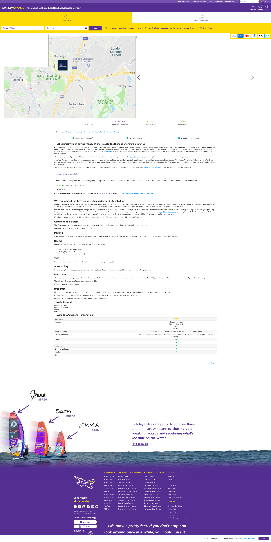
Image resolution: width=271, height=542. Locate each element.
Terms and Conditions (175, 506)
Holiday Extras (13, 8)
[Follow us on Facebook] (75, 506)
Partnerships (172, 491)
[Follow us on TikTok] (88, 506)
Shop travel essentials (175, 497)
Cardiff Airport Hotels (151, 494)
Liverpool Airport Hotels (152, 497)
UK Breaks (107, 509)
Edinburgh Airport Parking (127, 506)
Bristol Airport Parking (125, 503)
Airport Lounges (109, 482)
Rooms (87, 132)
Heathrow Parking (124, 479)
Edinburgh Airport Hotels (152, 506)
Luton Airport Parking (125, 485)
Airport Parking (109, 476)
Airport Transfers (109, 494)
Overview (59, 132)
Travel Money (108, 500)
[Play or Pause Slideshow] (139, 114)
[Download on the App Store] (85, 522)
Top (213, 363)
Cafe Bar (133, 157)
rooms (109, 151)
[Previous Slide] (139, 77)
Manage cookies (250, 538)
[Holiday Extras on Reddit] (97, 506)
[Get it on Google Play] (85, 526)
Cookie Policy (172, 509)
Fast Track (107, 506)
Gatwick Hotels (149, 476)
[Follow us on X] (79, 506)
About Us (171, 476)
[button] (261, 77)
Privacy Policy (172, 512)
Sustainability (172, 485)
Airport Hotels (108, 479)
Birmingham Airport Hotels (153, 491)
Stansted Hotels (149, 482)
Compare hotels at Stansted (66, 174)
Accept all (264, 538)
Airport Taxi (107, 503)
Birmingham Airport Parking (127, 491)
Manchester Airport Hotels (153, 488)
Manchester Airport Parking (127, 488)
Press (169, 482)
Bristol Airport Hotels (151, 503)
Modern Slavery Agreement (177, 518)
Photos (116, 132)
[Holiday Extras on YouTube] (92, 506)
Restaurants (97, 132)
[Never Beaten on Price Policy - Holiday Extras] (92, 138)
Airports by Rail (109, 497)
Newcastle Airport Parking (127, 509)
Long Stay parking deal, (168, 212)
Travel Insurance (109, 485)
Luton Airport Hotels (151, 485)
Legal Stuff (171, 515)
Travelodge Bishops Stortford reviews (138, 193)
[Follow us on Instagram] (84, 506)
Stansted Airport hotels (153, 167)
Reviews (107, 132)
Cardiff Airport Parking (125, 494)
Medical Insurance (109, 488)
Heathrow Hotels (150, 479)
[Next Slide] (252, 77)
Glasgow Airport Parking (126, 500)
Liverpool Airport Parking (126, 497)
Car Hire (106, 491)
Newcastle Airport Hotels (152, 509)
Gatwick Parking (123, 476)
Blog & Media (172, 494)
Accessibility (172, 488)
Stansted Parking (124, 482)
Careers (170, 479)
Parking (79, 132)
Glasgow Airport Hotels (152, 500)
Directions (69, 132)
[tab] (66, 17)
